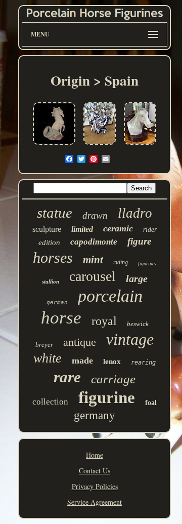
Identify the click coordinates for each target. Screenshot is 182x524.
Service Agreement (94, 502)
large (137, 278)
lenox (112, 361)
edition (49, 242)
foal (151, 403)
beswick (138, 324)
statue (54, 213)
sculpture (46, 229)
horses (53, 257)
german (57, 303)
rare (67, 377)
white (47, 358)
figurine (106, 397)
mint (93, 260)
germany (94, 415)
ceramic (118, 228)
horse (61, 318)
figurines (147, 263)
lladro (135, 213)
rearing (143, 362)
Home (94, 455)
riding (120, 262)
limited (82, 229)
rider (150, 229)
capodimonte (93, 242)
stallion (50, 281)
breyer (44, 344)
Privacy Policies (95, 486)
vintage (130, 339)
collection (50, 402)
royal (104, 321)
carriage (113, 379)
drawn (95, 215)
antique (79, 342)
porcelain (110, 296)
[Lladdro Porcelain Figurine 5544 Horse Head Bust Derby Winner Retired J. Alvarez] (140, 145)
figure (139, 241)
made (82, 360)
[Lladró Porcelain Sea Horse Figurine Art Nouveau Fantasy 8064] (54, 145)
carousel (92, 276)
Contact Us (94, 470)
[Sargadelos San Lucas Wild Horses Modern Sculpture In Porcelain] (99, 145)
